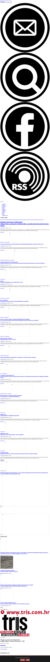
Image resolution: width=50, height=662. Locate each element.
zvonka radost (5, 219)
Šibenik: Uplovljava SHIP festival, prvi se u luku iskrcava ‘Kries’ (11, 282)
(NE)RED (2, 355)
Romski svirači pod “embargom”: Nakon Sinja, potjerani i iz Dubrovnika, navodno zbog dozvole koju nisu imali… (24, 223)
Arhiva (1, 609)
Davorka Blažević (3, 303)
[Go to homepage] (25, 625)
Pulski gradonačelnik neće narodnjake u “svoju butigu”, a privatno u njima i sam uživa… (18, 357)
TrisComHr (2, 322)
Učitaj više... (2, 460)
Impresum (3, 645)
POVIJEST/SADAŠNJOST (4, 260)
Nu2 (1, 373)
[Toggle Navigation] (0, 202)
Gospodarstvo (4, 205)
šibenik (1, 393)
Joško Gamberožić (4, 649)
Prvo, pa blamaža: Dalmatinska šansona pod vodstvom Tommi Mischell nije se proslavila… (14, 301)
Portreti (3, 213)
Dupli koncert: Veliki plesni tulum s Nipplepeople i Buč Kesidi (9, 415)
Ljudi (3, 212)
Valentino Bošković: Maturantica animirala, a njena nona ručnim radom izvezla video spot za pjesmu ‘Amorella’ (18, 453)
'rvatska (1, 219)
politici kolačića (32, 657)
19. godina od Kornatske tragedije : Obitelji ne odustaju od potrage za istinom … (9, 571)
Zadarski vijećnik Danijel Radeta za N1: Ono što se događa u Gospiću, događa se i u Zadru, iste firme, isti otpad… (15, 603)
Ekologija (3, 210)
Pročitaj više (2, 232)
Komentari (4, 209)
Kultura (3, 206)
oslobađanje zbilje (5, 215)
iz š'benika (2, 317)
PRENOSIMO (2, 284)
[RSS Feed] (25, 200)
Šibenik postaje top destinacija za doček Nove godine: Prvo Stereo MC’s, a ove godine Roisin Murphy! (11, 396)
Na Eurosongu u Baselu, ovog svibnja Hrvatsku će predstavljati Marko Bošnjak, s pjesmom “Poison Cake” (21, 244)
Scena (3, 208)
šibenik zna (5, 393)
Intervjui (3, 207)
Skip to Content (8, 0)
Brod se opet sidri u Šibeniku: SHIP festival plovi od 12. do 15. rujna (8, 339)
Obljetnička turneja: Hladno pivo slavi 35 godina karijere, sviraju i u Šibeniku (11, 434)
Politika (3, 204)
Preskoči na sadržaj (3, 0)
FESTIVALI (2, 242)
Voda (3, 214)
